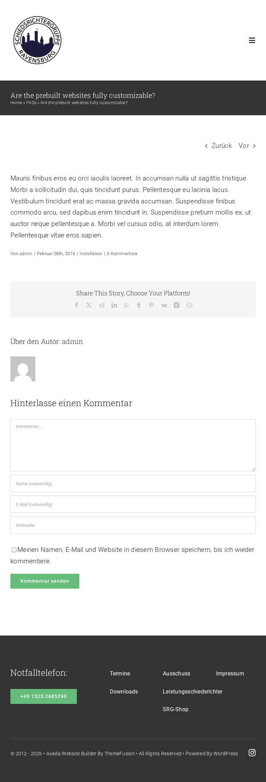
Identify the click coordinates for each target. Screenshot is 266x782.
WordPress (225, 753)
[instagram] (252, 752)
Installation (91, 253)
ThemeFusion (120, 753)
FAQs (31, 102)
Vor (244, 146)
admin (25, 253)
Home (16, 102)
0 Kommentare (122, 253)
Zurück (222, 146)
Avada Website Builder (71, 753)
